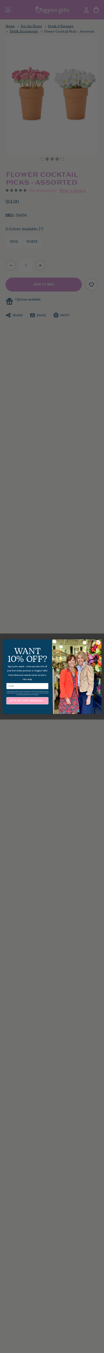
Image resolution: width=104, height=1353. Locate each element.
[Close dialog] (98, 642)
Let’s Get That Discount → (27, 700)
